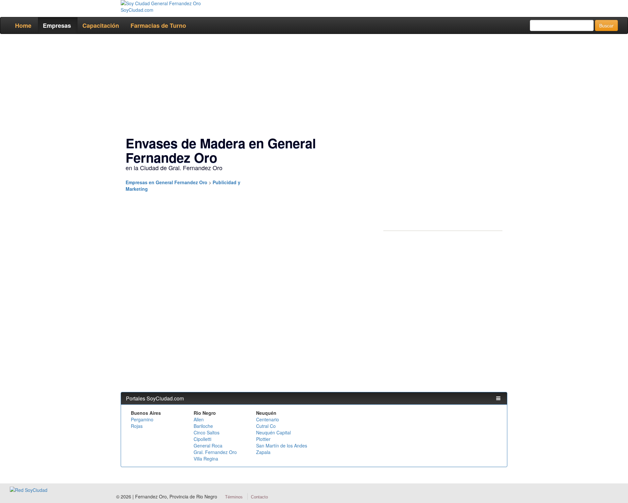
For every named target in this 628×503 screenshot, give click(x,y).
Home (23, 25)
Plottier (263, 439)
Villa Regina (206, 458)
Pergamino (142, 419)
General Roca (208, 445)
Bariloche (203, 426)
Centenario (267, 419)
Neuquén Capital (273, 432)
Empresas (57, 25)
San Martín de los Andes (281, 445)
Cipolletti (202, 439)
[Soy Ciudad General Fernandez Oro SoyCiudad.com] (165, 6)
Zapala (263, 452)
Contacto (259, 497)
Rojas (137, 426)
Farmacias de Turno (158, 25)
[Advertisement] (312, 86)
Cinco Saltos (206, 432)
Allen (199, 419)
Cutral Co (266, 426)
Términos (234, 497)
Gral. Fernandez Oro (215, 452)
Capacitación (100, 25)
